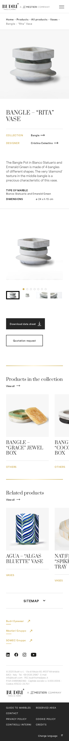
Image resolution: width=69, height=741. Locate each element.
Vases (54, 19)
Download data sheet (23, 324)
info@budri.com (14, 677)
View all (10, 386)
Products (23, 19)
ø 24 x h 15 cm (44, 199)
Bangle (35, 135)
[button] (34, 251)
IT (62, 735)
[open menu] (61, 7)
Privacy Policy (16, 719)
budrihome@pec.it (38, 677)
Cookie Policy (46, 719)
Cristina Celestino (42, 143)
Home (10, 19)
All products (39, 19)
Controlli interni (18, 724)
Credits (41, 724)
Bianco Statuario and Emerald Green (28, 193)
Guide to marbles (18, 707)
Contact (12, 713)
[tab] (23, 289)
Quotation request (24, 340)
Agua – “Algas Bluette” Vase (24, 559)
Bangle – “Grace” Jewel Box (24, 448)
